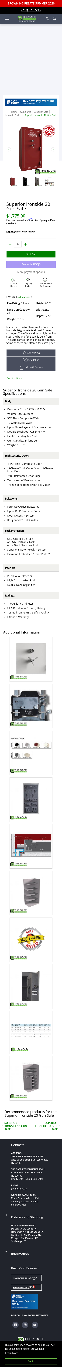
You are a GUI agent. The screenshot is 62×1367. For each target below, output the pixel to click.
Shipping (10, 231)
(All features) (24, 296)
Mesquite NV (17, 1238)
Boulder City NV (19, 1235)
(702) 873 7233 (19, 1188)
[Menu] (7, 19)
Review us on (20, 1277)
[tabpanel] (31, 742)
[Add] (25, 244)
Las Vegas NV (29, 1228)
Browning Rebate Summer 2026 (31, 3)
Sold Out (31, 254)
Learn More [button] (11, 1353)
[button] (47, 19)
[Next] (53, 149)
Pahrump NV (34, 1235)
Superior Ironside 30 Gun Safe (46, 1126)
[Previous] (8, 149)
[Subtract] (10, 244)
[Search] (54, 19)
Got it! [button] (31, 1361)
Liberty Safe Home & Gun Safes (27, 1178)
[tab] (14, 379)
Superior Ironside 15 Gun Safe (15, 1126)
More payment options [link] (31, 272)
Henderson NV (18, 1231)
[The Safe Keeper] (26, 18)
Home (14, 111)
